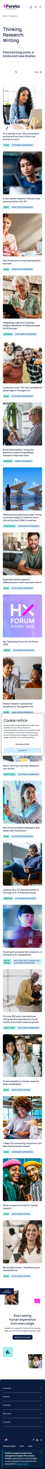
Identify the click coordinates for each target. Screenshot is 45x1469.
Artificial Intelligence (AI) (27, 960)
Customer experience (25, 334)
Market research (23, 461)
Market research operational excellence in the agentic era (18, 705)
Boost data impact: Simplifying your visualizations (21, 1269)
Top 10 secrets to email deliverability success (22, 262)
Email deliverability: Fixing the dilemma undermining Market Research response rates (18, 452)
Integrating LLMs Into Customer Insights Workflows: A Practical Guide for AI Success (21, 325)
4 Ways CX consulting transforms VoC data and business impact (22, 1145)
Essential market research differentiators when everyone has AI (22, 581)
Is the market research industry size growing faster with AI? (21, 200)
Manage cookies (22, 744)
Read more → (23, 1464)
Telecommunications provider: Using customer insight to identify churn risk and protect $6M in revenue (22, 517)
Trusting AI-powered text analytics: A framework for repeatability (22, 953)
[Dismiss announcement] (40, 1452)
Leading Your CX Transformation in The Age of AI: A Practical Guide (21, 891)
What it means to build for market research (20, 1207)
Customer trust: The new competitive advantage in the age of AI (22, 389)
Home (5, 16)
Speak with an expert (22, 1337)
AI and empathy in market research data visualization (21, 1083)
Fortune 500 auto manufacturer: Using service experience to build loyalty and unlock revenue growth (21, 1019)
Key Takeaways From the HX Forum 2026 (21, 643)
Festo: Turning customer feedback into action (21, 767)
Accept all (22, 750)
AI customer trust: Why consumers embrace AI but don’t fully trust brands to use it (21, 136)
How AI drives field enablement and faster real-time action (21, 829)
